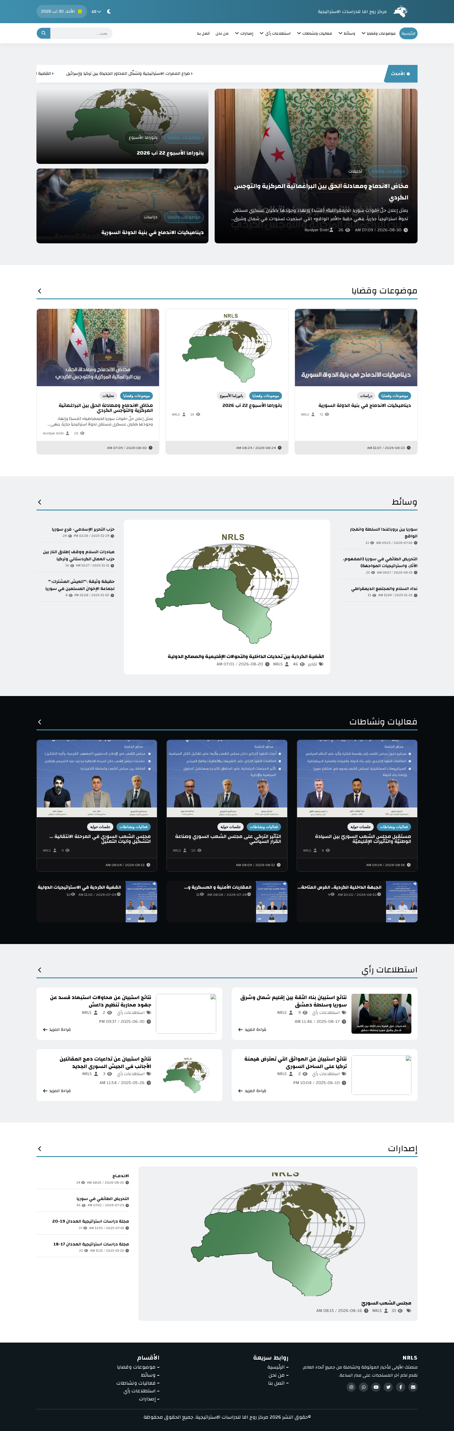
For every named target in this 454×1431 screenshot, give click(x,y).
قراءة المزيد (148, 664)
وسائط (405, 504)
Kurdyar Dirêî (317, 230)
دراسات (151, 217)
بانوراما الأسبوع (143, 138)
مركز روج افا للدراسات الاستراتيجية (352, 11)
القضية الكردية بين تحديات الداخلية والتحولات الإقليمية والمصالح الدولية (83, 74)
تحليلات (355, 171)
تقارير (312, 664)
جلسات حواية (361, 827)
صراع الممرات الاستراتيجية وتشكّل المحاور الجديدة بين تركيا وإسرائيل (226, 74)
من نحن (222, 33)
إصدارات (403, 1150)
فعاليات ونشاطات (383, 724)
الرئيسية (408, 33)
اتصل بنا (203, 33)
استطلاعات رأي (389, 972)
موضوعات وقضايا (388, 171)
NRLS (176, 414)
